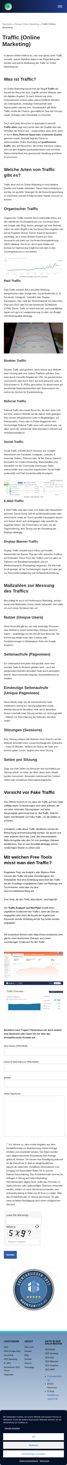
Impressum (44, 1461)
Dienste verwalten (12, 1428)
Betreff (7, 1077)
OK (33, 1436)
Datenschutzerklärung (28, 1461)
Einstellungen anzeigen (33, 1454)
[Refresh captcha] (37, 1226)
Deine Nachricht (12, 1093)
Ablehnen (33, 1445)
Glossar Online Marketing (26, 24)
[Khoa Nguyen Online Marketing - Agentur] (8, 6)
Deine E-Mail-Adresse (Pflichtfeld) (21, 1062)
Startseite (7, 24)
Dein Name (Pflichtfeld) (15, 1046)
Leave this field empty (17, 1215)
